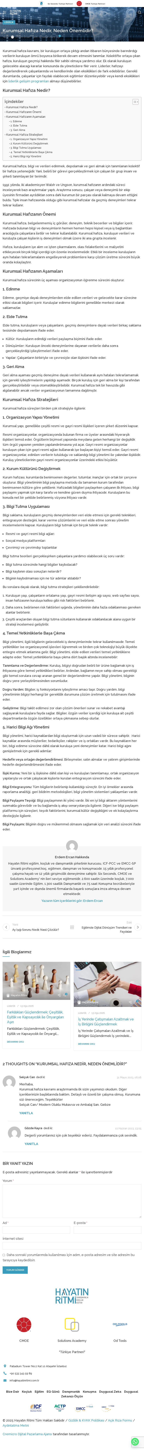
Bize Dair (12, 1391)
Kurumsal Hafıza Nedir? (22, 107)
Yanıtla (26, 1113)
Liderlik (9, 22)
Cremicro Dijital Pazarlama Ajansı (27, 1434)
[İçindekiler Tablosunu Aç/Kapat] (134, 102)
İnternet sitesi (13, 1238)
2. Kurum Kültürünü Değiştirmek (29, 143)
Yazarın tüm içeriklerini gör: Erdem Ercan (72, 901)
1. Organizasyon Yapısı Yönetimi (29, 139)
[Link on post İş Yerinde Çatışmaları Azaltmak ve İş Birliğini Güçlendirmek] (107, 984)
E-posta (80, 1223)
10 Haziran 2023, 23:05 (128, 1128)
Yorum (8, 1181)
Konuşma (89, 1391)
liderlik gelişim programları (28, 81)
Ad (5, 1223)
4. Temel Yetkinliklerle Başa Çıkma (31, 152)
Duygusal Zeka (110, 1391)
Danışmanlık (71, 1391)
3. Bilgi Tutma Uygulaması (26, 147)
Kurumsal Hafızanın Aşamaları (25, 116)
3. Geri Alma (18, 129)
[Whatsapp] (135, 1442)
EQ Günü (53, 1391)
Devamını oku (15, 1041)
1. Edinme (16, 121)
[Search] (139, 12)
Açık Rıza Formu (120, 1420)
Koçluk (27, 1391)
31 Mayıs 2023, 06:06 (129, 1077)
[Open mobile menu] (4, 12)
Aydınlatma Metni (16, 1425)
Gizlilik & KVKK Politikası (86, 1420)
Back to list (72, 927)
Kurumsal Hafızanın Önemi (23, 112)
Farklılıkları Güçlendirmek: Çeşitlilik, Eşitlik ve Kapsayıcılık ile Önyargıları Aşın (35, 1017)
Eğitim (39, 1391)
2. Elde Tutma (19, 125)
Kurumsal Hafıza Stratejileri (24, 134)
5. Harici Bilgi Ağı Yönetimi (26, 156)
